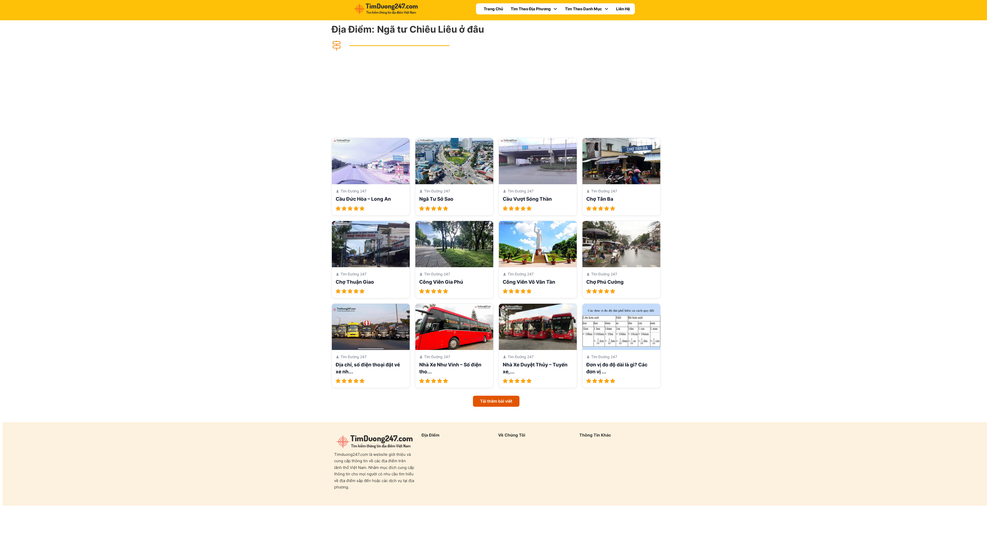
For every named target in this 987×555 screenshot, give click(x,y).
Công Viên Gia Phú (441, 282)
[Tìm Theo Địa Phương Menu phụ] (555, 9)
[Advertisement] (496, 94)
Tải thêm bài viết (496, 401)
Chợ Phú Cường (605, 282)
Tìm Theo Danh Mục (583, 8)
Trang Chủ (493, 8)
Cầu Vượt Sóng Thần (527, 199)
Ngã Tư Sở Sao (436, 199)
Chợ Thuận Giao (355, 282)
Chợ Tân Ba (599, 199)
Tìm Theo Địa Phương (531, 8)
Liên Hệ (623, 8)
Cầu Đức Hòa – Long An (363, 199)
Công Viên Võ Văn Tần (529, 282)
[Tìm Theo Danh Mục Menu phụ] (606, 9)
